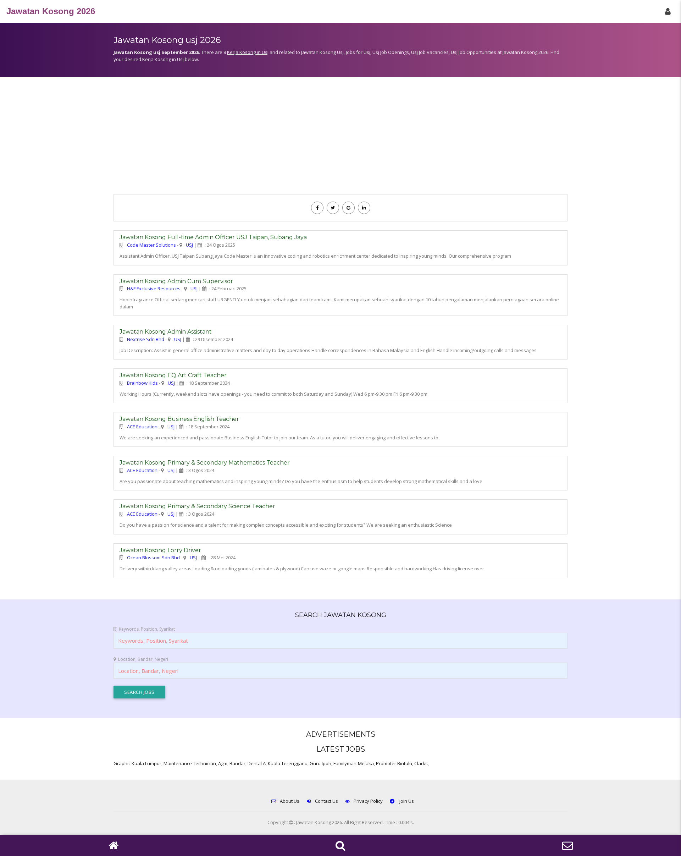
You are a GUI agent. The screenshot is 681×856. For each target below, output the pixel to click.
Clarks (421, 763)
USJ (189, 245)
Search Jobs (139, 692)
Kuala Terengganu (288, 763)
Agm (222, 763)
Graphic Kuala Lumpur (137, 763)
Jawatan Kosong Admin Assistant (166, 331)
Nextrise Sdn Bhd (145, 339)
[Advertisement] (340, 139)
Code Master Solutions (151, 245)
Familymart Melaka (353, 763)
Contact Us (326, 801)
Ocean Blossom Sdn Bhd (153, 557)
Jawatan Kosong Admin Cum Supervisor (176, 281)
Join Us (406, 801)
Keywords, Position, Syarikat (147, 629)
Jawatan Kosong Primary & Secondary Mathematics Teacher (205, 462)
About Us (289, 801)
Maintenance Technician (190, 763)
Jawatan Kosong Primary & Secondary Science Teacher (197, 506)
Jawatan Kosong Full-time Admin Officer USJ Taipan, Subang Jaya (213, 237)
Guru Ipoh (320, 763)
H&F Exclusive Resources (154, 288)
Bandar (237, 763)
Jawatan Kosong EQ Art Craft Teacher (173, 375)
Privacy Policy (368, 801)
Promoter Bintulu (394, 763)
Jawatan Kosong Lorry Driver (160, 550)
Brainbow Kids (142, 383)
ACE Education (142, 426)
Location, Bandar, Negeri (143, 659)
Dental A (257, 763)
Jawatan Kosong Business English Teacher (179, 419)
